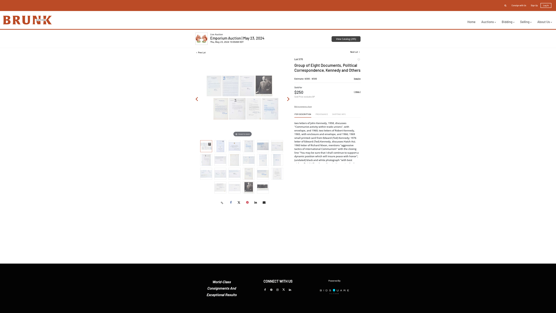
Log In (546, 5)
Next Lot (354, 52)
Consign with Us (519, 5)
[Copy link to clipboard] (222, 202)
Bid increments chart (303, 106)
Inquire (357, 78)
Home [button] (471, 22)
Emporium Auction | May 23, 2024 (237, 38)
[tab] (302, 115)
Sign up (534, 5)
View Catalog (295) (346, 39)
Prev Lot (202, 52)
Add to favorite (359, 59)
